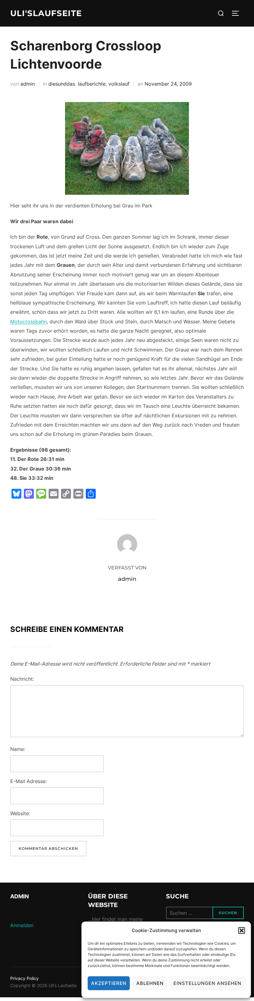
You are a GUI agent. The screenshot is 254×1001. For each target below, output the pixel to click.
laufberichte (92, 84)
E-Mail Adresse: (28, 781)
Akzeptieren (108, 983)
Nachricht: (22, 679)
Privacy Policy (24, 978)
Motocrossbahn (28, 321)
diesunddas (61, 84)
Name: (17, 749)
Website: (20, 813)
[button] (242, 930)
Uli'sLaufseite (46, 13)
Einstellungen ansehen (207, 983)
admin (27, 84)
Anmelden (21, 925)
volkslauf (118, 84)
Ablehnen (150, 983)
